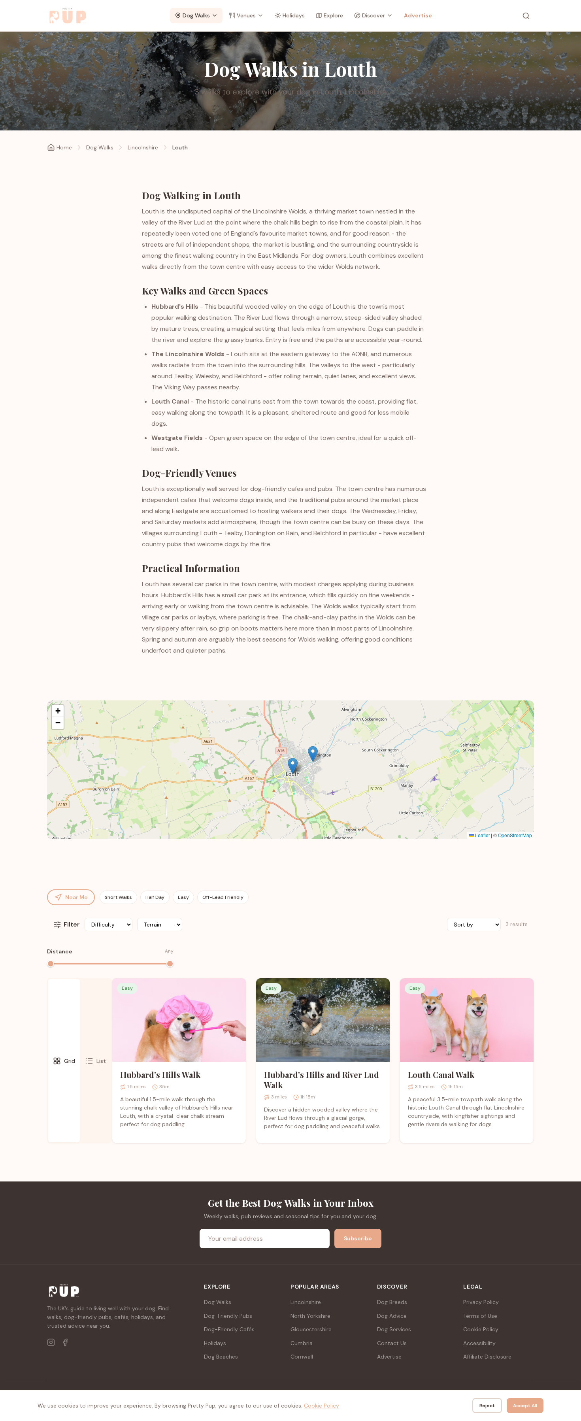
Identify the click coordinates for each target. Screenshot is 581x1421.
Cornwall (301, 1356)
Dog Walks (196, 15)
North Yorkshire (310, 1315)
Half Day (154, 897)
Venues (246, 15)
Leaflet (482, 835)
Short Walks (118, 897)
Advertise (418, 15)
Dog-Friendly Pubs (228, 1315)
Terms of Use (480, 1315)
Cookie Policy (480, 1329)
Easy (183, 897)
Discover (373, 15)
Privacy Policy (481, 1302)
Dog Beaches (221, 1356)
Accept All (525, 1405)
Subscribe (358, 1238)
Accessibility (479, 1343)
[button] (293, 766)
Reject (487, 1405)
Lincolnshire (143, 147)
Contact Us (392, 1343)
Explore (333, 15)
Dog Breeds (392, 1302)
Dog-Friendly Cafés (229, 1329)
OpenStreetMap (515, 835)
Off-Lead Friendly (222, 897)
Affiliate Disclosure (487, 1356)
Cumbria (301, 1343)
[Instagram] (51, 1342)
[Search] (526, 16)
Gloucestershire (311, 1329)
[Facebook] (65, 1342)
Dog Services (394, 1329)
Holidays (294, 15)
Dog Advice (392, 1315)
